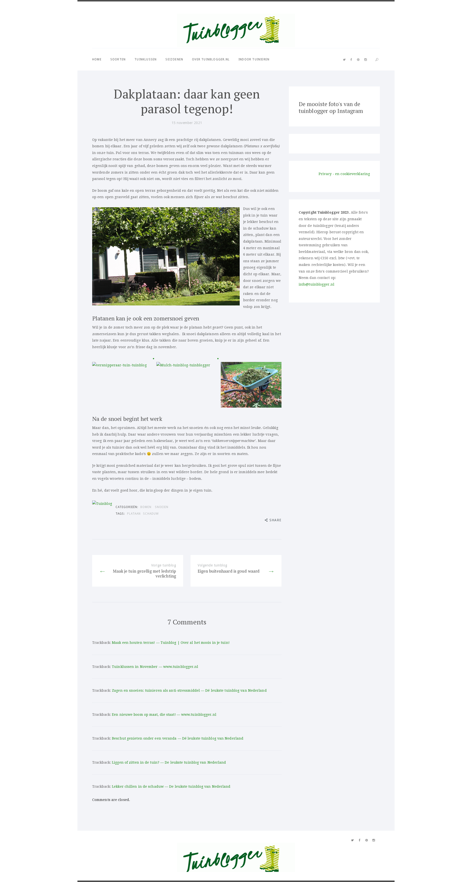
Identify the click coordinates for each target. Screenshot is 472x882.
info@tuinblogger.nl (316, 284)
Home (97, 59)
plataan (134, 513)
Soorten (118, 59)
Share (275, 520)
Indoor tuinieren (253, 59)
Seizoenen (174, 59)
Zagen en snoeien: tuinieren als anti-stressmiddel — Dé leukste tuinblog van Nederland (189, 690)
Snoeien (161, 507)
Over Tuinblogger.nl (211, 59)
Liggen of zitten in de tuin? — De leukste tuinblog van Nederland (169, 762)
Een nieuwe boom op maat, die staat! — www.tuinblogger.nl (164, 715)
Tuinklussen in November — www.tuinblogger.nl (155, 667)
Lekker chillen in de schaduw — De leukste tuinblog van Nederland (171, 786)
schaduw (151, 513)
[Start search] (377, 60)
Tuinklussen (145, 59)
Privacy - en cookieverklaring (344, 174)
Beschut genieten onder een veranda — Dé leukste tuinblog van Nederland (177, 738)
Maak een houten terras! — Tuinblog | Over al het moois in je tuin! (171, 643)
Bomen (145, 507)
